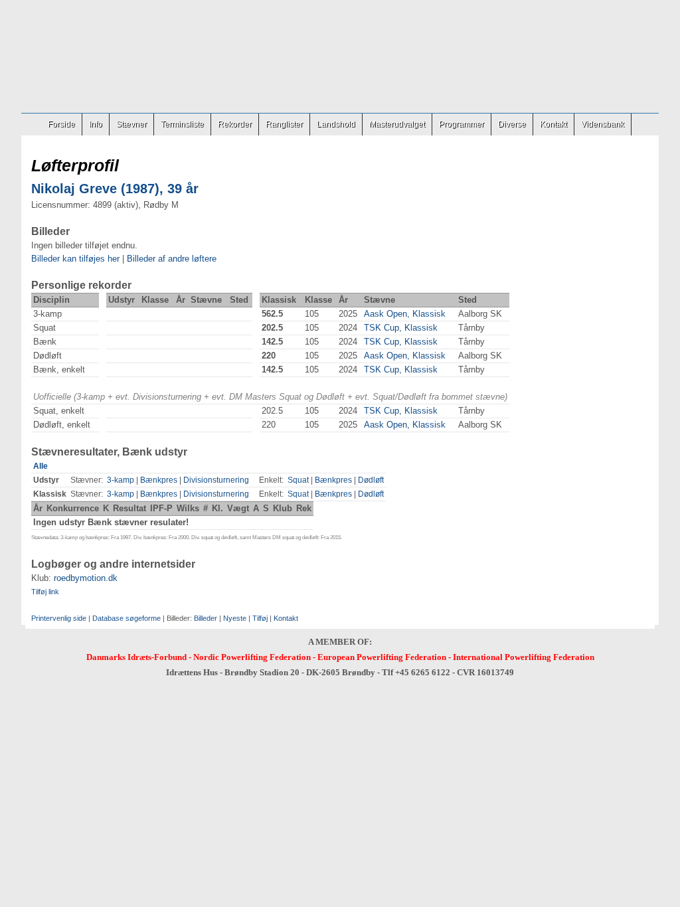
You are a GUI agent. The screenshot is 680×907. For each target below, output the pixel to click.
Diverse (512, 124)
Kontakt (553, 124)
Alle (40, 466)
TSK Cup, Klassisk (401, 328)
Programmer (461, 124)
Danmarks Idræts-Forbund (136, 657)
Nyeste (234, 618)
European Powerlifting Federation (381, 657)
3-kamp (120, 480)
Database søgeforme (126, 618)
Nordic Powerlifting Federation (252, 657)
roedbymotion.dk (86, 578)
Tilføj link (45, 592)
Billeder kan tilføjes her (75, 259)
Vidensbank (602, 124)
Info (95, 124)
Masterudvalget (397, 124)
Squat (298, 480)
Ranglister (284, 124)
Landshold (336, 124)
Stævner (131, 124)
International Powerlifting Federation (523, 657)
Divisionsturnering (216, 480)
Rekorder (235, 124)
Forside (61, 124)
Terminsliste (182, 124)
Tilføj (260, 618)
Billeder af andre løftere (171, 259)
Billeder (205, 618)
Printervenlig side (58, 618)
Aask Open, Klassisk (405, 314)
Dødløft (371, 480)
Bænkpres (158, 480)
